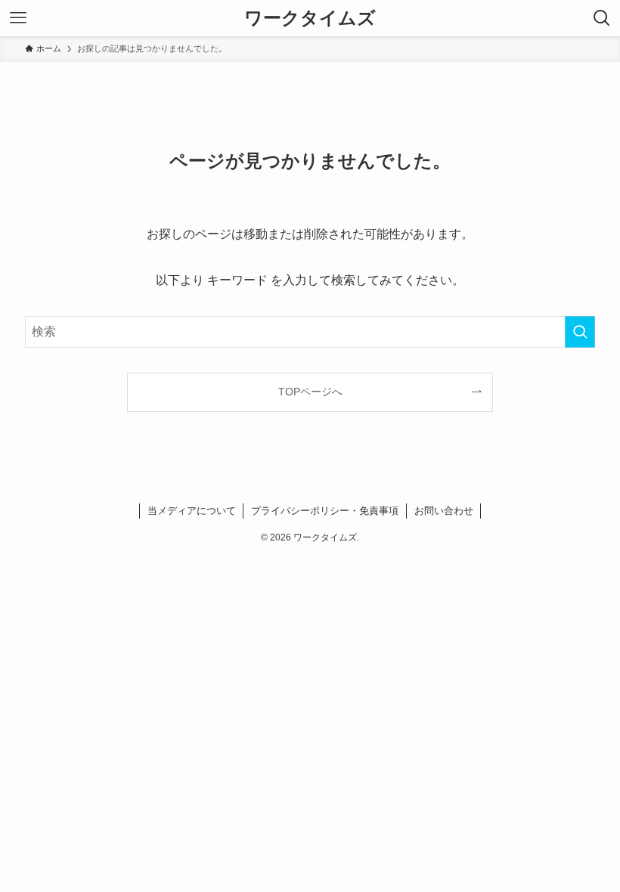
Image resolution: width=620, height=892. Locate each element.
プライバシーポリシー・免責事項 (324, 510)
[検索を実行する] (580, 332)
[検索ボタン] (602, 18)
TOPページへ (310, 392)
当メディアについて (191, 510)
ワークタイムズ (310, 18)
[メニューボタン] (18, 18)
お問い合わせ (443, 510)
